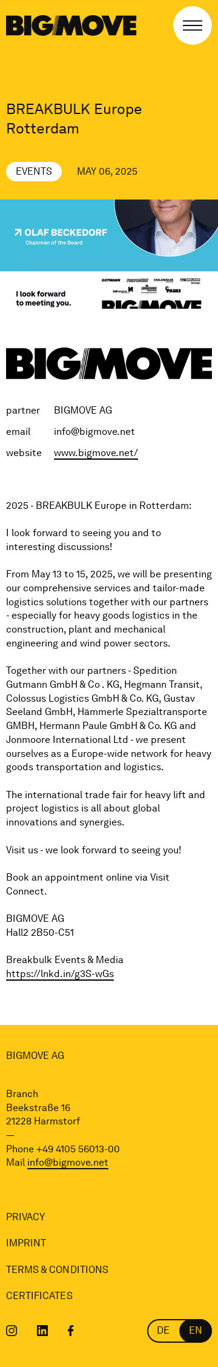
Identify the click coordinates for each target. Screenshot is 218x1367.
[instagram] (12, 1330)
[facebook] (71, 1330)
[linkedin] (42, 1330)
